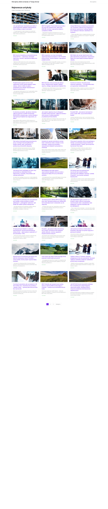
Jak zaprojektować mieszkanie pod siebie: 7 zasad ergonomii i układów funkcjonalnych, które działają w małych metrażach (25, 27)
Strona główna (93, 1)
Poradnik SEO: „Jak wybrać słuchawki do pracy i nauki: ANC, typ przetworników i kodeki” (81, 113)
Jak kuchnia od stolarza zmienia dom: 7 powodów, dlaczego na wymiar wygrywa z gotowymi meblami (81, 230)
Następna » (58, 304)
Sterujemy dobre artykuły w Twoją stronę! (25, 2)
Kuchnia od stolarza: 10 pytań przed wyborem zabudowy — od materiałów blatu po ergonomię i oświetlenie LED (82, 84)
